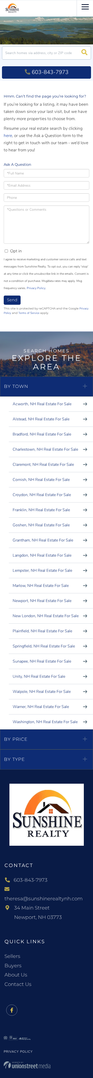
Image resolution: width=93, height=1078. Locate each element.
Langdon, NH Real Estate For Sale (42, 555)
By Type (14, 759)
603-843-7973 (50, 72)
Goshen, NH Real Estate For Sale (41, 525)
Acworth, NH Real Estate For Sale (42, 404)
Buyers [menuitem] (13, 966)
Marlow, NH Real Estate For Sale (41, 585)
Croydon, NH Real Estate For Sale (42, 495)
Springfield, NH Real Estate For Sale (44, 646)
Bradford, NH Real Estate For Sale (42, 434)
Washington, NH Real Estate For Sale (45, 722)
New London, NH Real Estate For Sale (46, 616)
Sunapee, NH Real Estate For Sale (42, 661)
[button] (84, 53)
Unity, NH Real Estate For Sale (39, 676)
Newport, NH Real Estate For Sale (42, 601)
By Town (16, 386)
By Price (16, 739)
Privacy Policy (36, 288)
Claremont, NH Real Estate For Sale (43, 464)
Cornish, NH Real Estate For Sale (41, 479)
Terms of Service (28, 313)
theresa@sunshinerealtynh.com (43, 899)
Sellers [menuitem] (12, 956)
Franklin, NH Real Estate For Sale (41, 510)
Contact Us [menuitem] (17, 984)
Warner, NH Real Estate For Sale (41, 706)
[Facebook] (11, 1010)
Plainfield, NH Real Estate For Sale (42, 631)
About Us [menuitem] (15, 975)
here (8, 135)
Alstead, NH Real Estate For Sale (41, 419)
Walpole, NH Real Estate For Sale (42, 691)
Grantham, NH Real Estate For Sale (43, 540)
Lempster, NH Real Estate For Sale (42, 570)
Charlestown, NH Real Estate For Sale (45, 449)
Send (12, 300)
